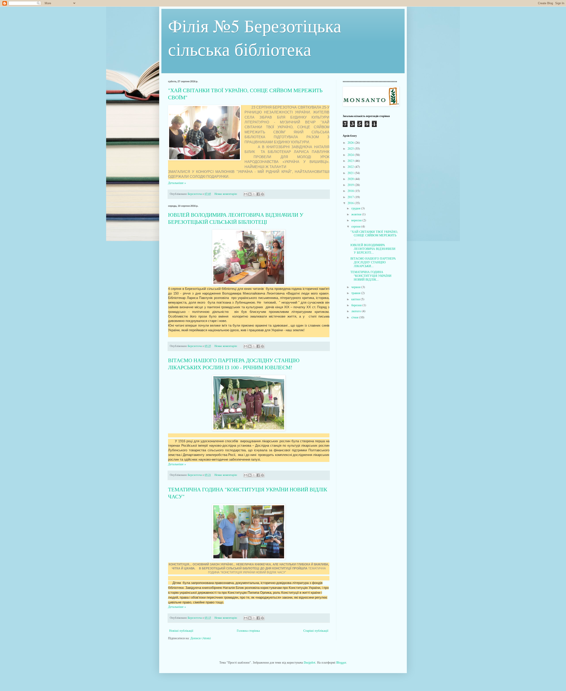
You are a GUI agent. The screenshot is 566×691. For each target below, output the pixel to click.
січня (355, 317)
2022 (351, 167)
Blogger (341, 662)
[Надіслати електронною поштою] (245, 194)
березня (356, 305)
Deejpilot (309, 662)
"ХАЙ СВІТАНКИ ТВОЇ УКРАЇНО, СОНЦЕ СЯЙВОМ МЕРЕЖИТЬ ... (374, 235)
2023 (351, 161)
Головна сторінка (248, 630)
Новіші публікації (181, 630)
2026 (351, 142)
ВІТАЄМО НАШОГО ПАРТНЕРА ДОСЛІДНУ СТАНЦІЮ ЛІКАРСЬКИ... (373, 262)
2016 (351, 203)
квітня (356, 299)
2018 (351, 191)
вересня (356, 220)
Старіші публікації (315, 630)
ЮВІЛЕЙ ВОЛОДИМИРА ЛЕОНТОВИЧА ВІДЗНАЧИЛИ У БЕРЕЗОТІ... (372, 249)
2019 (351, 185)
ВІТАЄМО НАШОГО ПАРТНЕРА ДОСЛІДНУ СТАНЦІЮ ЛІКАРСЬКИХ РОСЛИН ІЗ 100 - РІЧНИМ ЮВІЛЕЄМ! (234, 364)
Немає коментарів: (226, 194)
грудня (356, 208)
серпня (356, 226)
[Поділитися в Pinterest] (262, 194)
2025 (351, 148)
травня (356, 293)
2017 (351, 197)
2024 (351, 155)
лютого (356, 311)
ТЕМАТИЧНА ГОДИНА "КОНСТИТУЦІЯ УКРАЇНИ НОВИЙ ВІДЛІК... (370, 275)
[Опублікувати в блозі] (250, 194)
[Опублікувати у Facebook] (258, 194)
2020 (351, 179)
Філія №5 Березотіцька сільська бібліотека (254, 37)
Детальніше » (177, 183)
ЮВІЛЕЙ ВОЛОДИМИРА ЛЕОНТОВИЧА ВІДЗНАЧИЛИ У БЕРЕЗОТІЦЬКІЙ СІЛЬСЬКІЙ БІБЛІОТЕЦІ (235, 218)
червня (356, 287)
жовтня (356, 214)
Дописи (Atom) (200, 638)
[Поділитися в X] (254, 194)
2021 (351, 173)
